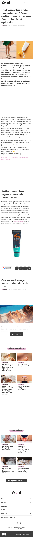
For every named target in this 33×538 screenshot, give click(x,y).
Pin (25, 268)
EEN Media (28, 534)
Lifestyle (4, 514)
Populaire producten (8, 517)
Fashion (4, 506)
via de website (19, 222)
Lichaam (4, 25)
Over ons (15, 527)
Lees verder (16, 334)
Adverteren (22, 527)
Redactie (10, 527)
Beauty (3, 502)
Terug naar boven (15, 480)
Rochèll (23, 25)
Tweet (21, 268)
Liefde (3, 510)
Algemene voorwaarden (14, 528)
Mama (3, 499)
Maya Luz (23, 289)
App (29, 268)
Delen (17, 268)
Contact (23, 528)
